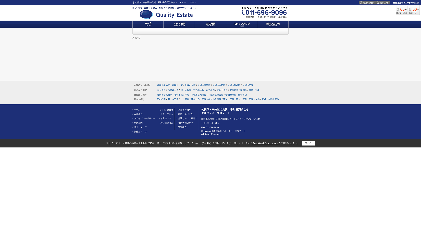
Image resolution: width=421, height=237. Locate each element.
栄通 (251, 90)
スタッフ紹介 (166, 114)
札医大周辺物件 (185, 123)
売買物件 (182, 127)
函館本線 (242, 94)
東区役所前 (273, 99)
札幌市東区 (190, 85)
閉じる (308, 143)
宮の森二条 (198, 90)
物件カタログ (140, 131)
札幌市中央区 (163, 85)
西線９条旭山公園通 (211, 99)
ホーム (137, 109)
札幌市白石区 (219, 85)
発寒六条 (234, 90)
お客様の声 (165, 118)
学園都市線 (230, 94)
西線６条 (195, 99)
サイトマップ (140, 127)
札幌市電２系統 (181, 94)
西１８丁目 (241, 99)
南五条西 (161, 90)
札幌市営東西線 (164, 94)
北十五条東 (186, 90)
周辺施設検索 (166, 123)
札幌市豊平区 (204, 85)
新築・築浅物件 (185, 114)
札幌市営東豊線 (215, 94)
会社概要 (138, 114)
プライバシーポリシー (144, 118)
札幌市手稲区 (234, 85)
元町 (264, 99)
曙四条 (243, 90)
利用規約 (138, 123)
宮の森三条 (173, 90)
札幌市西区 (248, 85)
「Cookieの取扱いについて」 (265, 143)
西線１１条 (254, 99)
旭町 (257, 90)
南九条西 (210, 90)
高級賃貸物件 (184, 109)
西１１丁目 (228, 99)
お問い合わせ (166, 109)
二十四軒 (185, 99)
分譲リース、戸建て (187, 118)
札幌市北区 (177, 85)
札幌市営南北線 (198, 94)
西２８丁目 (173, 99)
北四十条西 (222, 90)
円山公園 (161, 99)
